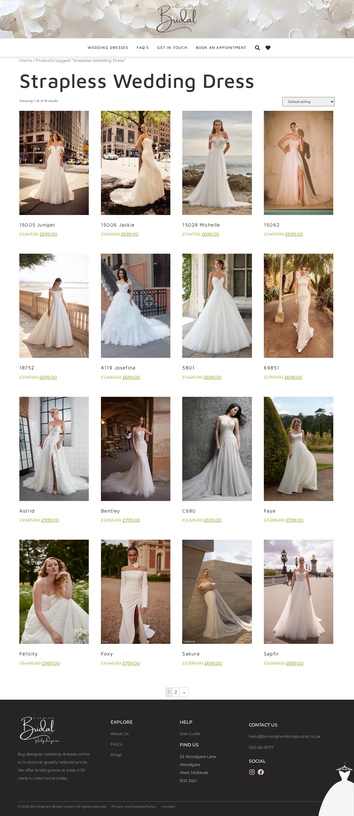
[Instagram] (252, 772)
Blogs (116, 754)
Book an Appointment (221, 47)
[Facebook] (261, 772)
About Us (120, 733)
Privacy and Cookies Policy (133, 806)
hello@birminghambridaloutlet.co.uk (285, 736)
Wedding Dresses (108, 47)
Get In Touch (172, 47)
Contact (168, 806)
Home (25, 60)
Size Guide (190, 733)
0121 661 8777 (261, 747)
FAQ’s (143, 47)
